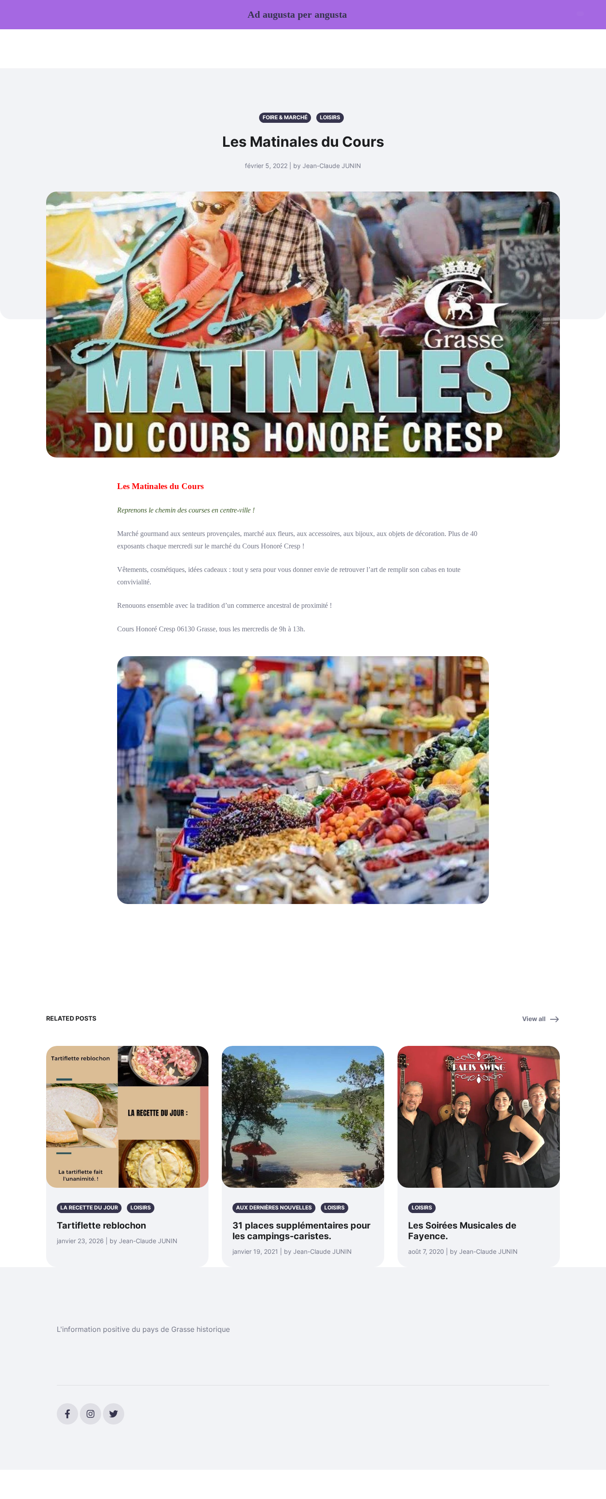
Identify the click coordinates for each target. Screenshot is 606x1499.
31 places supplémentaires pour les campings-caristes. (301, 1230)
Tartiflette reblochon (101, 1225)
